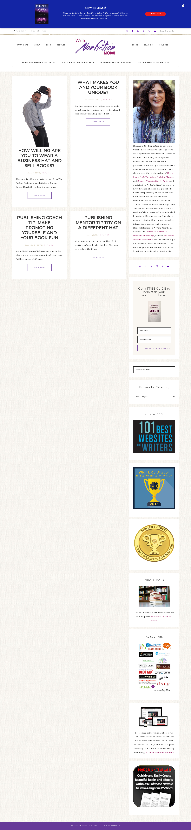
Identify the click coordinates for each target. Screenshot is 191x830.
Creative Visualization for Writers (153, 181)
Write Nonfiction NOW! (95, 46)
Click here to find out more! (160, 752)
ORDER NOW (155, 14)
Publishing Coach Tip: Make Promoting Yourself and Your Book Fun (39, 227)
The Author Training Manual (159, 177)
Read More (39, 195)
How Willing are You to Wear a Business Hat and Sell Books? (39, 158)
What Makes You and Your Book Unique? (98, 87)
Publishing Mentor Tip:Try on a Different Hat (98, 222)
